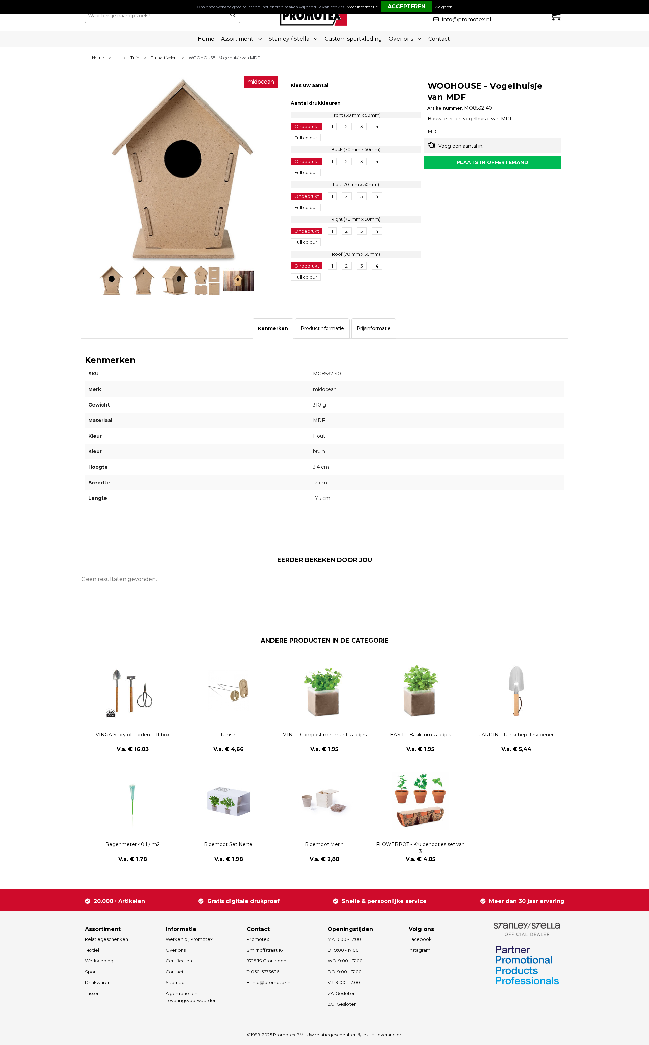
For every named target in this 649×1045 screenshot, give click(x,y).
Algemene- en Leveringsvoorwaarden (191, 997)
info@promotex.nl (466, 19)
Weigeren (443, 6)
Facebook (420, 939)
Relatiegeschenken (106, 939)
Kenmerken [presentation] (273, 328)
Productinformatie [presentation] (322, 328)
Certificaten (179, 960)
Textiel (92, 950)
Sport (91, 971)
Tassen (92, 993)
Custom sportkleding (353, 39)
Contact (439, 39)
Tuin (134, 58)
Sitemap (175, 982)
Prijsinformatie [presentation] (374, 328)
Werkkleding (99, 960)
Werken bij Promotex (189, 939)
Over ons (176, 950)
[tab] (273, 328)
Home (206, 39)
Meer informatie (362, 6)
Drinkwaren (98, 982)
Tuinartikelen (164, 58)
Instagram (419, 950)
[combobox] (155, 15)
